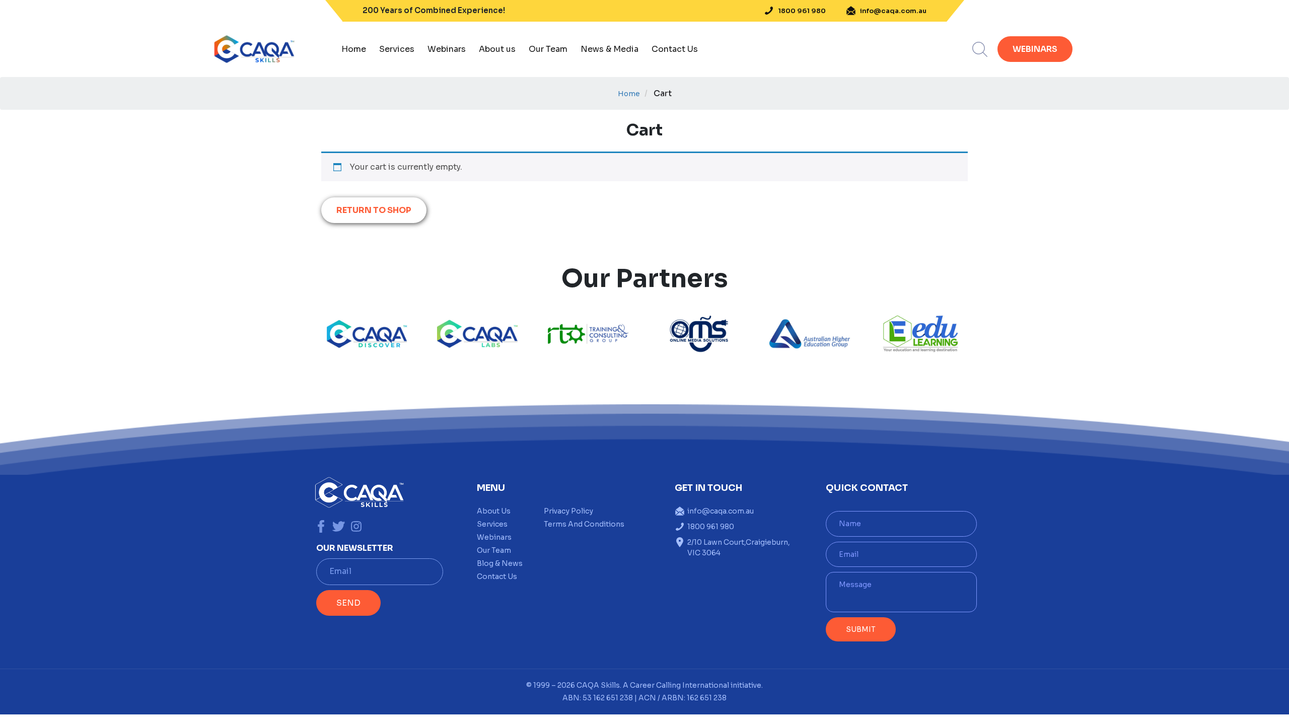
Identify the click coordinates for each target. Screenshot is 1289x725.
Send (348, 603)
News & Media (609, 49)
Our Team (548, 49)
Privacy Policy (568, 511)
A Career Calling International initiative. (692, 685)
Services (396, 49)
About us (497, 49)
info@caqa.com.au (893, 11)
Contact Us (675, 49)
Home (353, 49)
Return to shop (373, 210)
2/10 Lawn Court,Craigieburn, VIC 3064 (738, 547)
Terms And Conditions (584, 524)
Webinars (446, 49)
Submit (861, 629)
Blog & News (500, 563)
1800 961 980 (802, 11)
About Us (494, 511)
